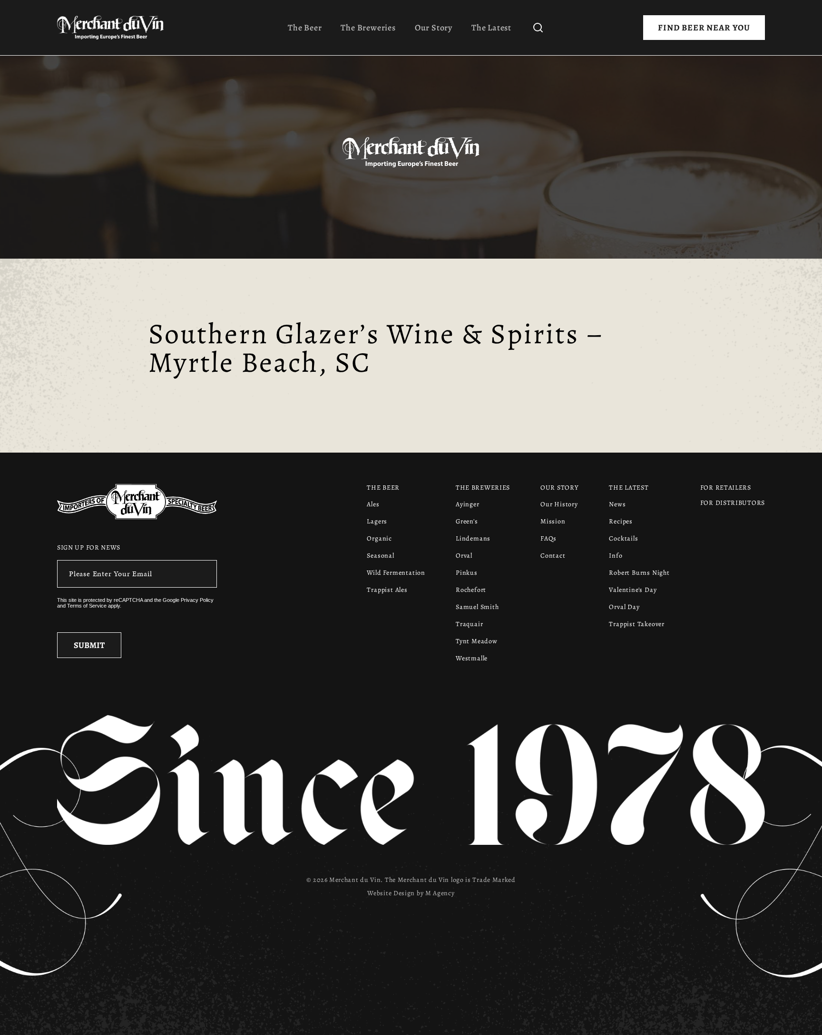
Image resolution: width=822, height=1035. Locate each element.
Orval (464, 555)
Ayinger (468, 504)
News (617, 504)
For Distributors (732, 502)
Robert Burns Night (639, 572)
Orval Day (624, 606)
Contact (553, 555)
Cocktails (623, 538)
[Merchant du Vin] (114, 27)
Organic (379, 538)
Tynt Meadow (477, 641)
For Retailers (725, 487)
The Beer (305, 27)
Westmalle (472, 658)
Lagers (377, 521)
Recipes (621, 521)
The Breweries (368, 27)
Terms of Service (87, 606)
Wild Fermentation (396, 572)
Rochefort (471, 589)
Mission (553, 521)
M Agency (440, 893)
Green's (467, 521)
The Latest (491, 27)
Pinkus (467, 572)
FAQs (548, 538)
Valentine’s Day (632, 589)
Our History (559, 504)
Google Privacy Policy (188, 600)
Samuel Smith (477, 606)
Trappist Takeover (637, 624)
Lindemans (473, 538)
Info (615, 555)
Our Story (433, 27)
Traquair (469, 624)
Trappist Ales (387, 589)
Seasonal (380, 555)
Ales (373, 504)
